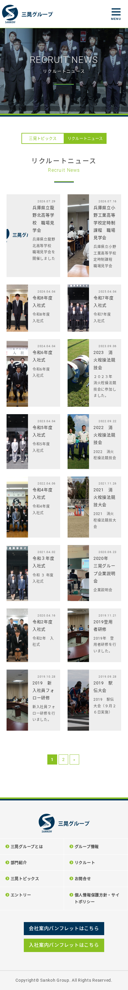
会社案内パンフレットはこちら (64, 928)
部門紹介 (19, 862)
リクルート (85, 862)
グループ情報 (87, 846)
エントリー (21, 895)
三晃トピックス (43, 138)
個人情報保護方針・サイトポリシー (97, 898)
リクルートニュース (85, 138)
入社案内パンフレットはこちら (64, 945)
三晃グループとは (27, 846)
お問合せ (83, 878)
